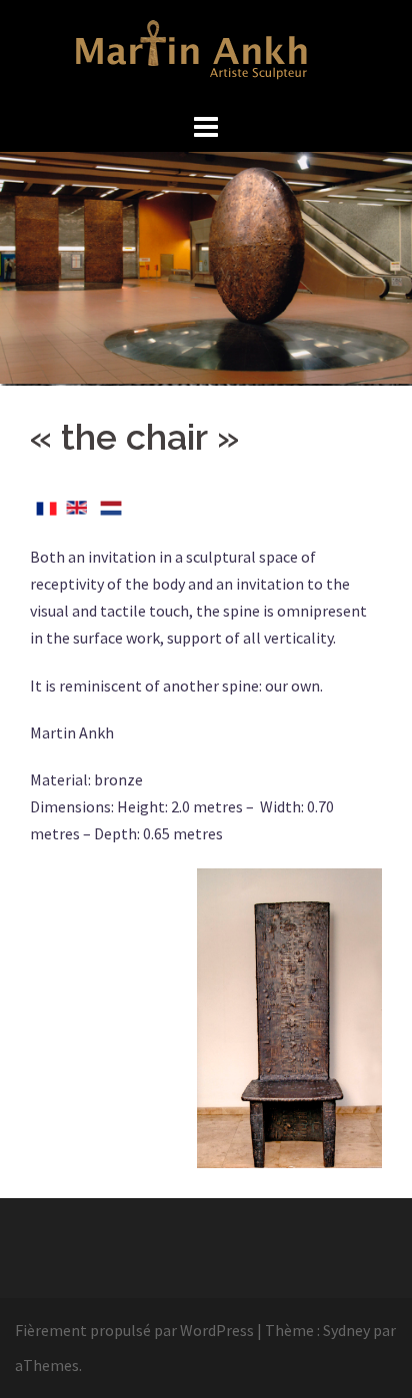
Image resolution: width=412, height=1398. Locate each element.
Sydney (346, 1330)
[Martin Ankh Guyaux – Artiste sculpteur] (206, 52)
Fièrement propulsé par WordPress (134, 1330)
